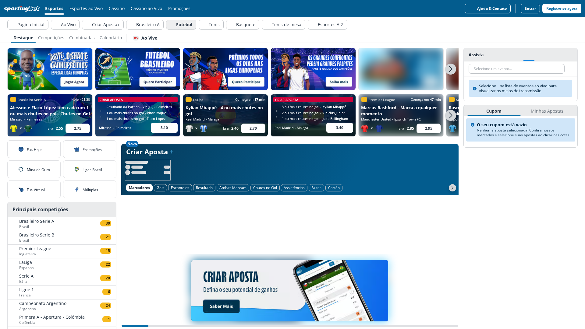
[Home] (23, 8)
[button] (450, 69)
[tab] (23, 37)
